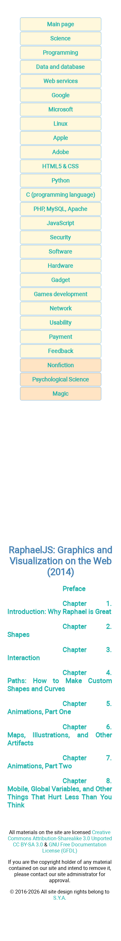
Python (61, 180)
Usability (61, 322)
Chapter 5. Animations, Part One (59, 707)
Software (60, 251)
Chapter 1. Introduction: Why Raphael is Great (59, 607)
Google (61, 95)
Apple (60, 137)
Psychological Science (60, 379)
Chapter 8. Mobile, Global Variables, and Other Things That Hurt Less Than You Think (59, 793)
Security (60, 237)
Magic (60, 393)
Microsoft (60, 109)
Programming (60, 52)
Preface (74, 588)
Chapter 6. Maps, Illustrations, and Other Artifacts (59, 735)
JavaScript (60, 223)
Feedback (60, 350)
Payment (60, 336)
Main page (60, 24)
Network (61, 308)
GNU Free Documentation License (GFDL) (74, 848)
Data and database (60, 66)
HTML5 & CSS (60, 166)
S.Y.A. (59, 898)
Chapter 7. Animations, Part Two (59, 762)
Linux (60, 123)
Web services (61, 81)
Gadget (60, 279)
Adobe (60, 152)
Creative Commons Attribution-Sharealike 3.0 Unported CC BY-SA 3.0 (60, 838)
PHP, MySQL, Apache (60, 208)
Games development (60, 294)
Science (60, 38)
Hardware (60, 265)
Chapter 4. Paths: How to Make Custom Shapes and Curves (59, 680)
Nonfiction (60, 365)
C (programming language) (60, 194)
